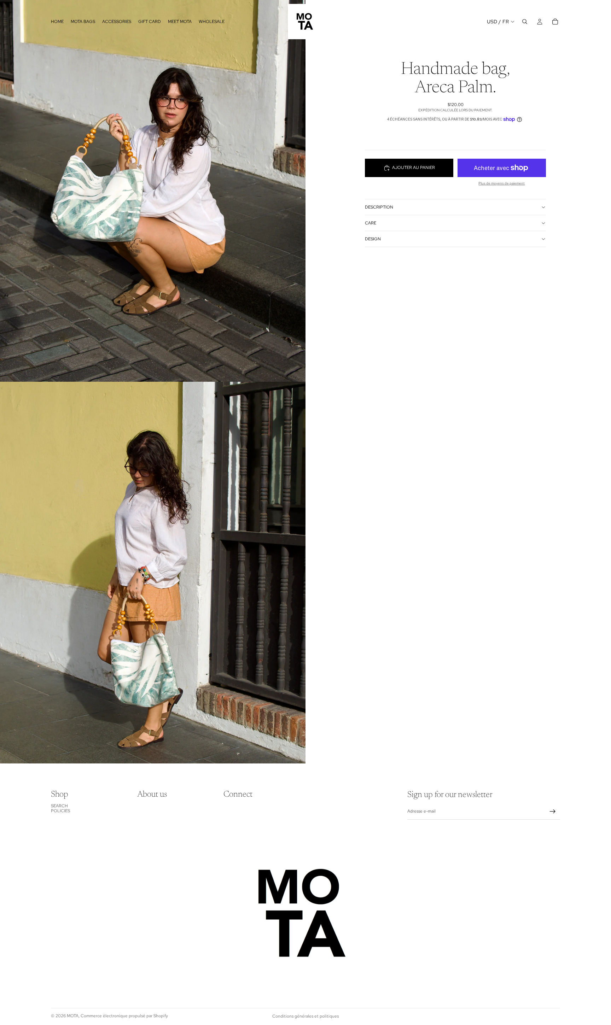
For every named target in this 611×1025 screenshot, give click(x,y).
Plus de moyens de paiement (501, 183)
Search (59, 806)
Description (379, 207)
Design (373, 239)
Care (370, 223)
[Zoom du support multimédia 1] (153, 191)
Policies (60, 811)
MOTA (72, 1016)
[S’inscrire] (552, 811)
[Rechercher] (525, 21)
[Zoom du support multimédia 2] (153, 572)
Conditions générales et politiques (305, 1016)
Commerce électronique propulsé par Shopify (124, 1016)
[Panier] (555, 21)
